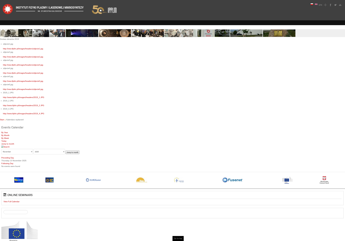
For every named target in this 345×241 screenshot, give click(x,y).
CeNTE (325, 5)
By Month (5, 135)
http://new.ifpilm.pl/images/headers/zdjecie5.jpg (23, 81)
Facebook (330, 5)
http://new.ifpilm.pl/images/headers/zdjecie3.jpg (23, 65)
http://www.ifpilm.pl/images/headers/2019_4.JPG (23, 113)
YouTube (339, 5)
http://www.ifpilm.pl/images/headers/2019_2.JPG (23, 105)
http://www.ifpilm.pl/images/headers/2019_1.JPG (23, 97)
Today (3, 141)
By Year (4, 132)
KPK (320, 5)
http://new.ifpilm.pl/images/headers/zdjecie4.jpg (23, 73)
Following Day (7, 163)
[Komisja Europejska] (19, 233)
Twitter (335, 5)
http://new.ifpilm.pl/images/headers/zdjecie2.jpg (23, 57)
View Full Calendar (12, 201)
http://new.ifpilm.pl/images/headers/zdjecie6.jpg (23, 89)
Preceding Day (7, 158)
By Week (5, 138)
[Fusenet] (232, 180)
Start (2, 120)
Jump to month (7, 144)
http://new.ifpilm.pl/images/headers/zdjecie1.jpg (23, 49)
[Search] (5, 147)
